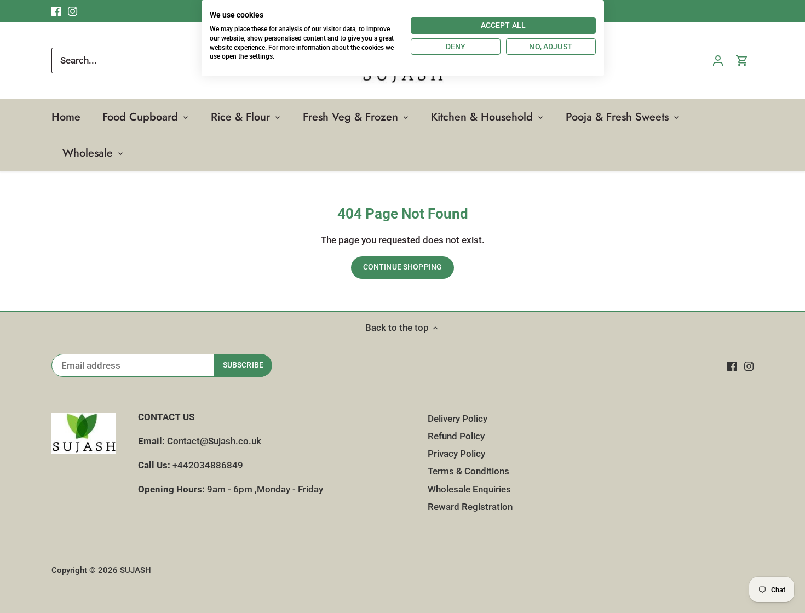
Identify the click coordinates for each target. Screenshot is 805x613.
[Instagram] (749, 366)
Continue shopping (402, 267)
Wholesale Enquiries (469, 489)
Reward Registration (470, 506)
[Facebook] (732, 366)
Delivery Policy (457, 418)
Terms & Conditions (468, 471)
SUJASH (135, 570)
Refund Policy (456, 436)
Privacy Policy (456, 453)
